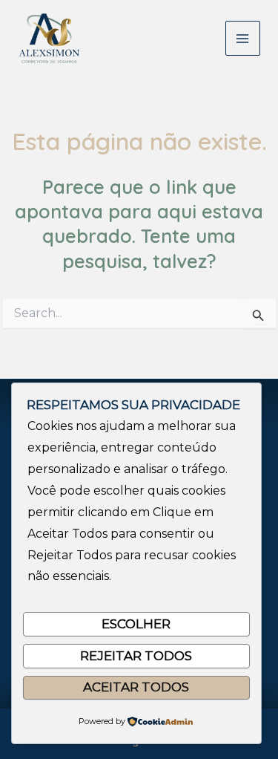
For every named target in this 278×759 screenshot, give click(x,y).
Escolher (136, 623)
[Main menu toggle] (243, 38)
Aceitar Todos (136, 687)
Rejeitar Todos (136, 655)
